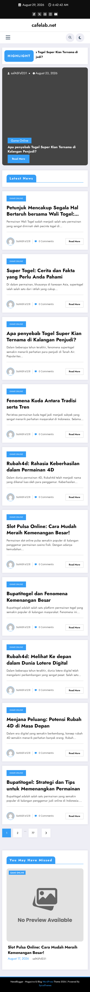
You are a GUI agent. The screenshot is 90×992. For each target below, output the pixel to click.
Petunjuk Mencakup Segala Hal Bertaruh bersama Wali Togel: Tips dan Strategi (42, 210)
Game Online (78, 140)
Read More (76, 159)
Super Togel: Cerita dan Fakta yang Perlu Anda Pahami (41, 273)
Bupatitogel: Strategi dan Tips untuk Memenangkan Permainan (43, 785)
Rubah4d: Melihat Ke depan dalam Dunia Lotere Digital (39, 659)
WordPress (48, 981)
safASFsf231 (76, 73)
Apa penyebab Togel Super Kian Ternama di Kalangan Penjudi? (41, 54)
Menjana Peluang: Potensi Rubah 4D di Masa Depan (44, 722)
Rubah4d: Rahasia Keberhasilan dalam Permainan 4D (43, 466)
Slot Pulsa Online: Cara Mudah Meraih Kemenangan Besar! (41, 529)
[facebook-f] (34, 14)
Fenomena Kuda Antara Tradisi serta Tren (41, 403)
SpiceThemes (45, 985)
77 (33, 833)
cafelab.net (44, 25)
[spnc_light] (80, 37)
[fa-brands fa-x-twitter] (40, 14)
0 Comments (46, 241)
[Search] (70, 37)
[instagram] (50, 14)
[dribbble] (45, 14)
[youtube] (56, 14)
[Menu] (8, 37)
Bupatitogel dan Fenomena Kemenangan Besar (37, 596)
